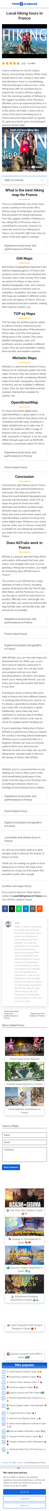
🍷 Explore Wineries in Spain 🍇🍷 (22, 1413)
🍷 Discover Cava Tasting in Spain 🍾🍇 (24, 1418)
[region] (24, 1489)
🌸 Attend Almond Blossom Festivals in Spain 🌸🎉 (26, 1425)
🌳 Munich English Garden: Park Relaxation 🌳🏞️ (27, 1407)
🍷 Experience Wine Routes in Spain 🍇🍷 (25, 1436)
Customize (24, 1499)
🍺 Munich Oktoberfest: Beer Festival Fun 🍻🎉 (26, 1399)
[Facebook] (5, 908)
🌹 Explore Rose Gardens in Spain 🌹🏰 (24, 1377)
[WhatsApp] (19, 908)
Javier (17, 923)
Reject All (24, 1506)
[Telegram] (26, 908)
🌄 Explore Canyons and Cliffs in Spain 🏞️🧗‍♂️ (26, 1393)
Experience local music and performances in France (11, 1014)
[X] (12, 908)
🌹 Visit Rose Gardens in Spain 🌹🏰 (22, 1387)
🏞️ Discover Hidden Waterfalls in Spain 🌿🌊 (26, 1431)
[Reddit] (40, 908)
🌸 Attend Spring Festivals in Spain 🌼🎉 (24, 1372)
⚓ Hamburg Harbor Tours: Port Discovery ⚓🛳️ (26, 1450)
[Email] (33, 908)
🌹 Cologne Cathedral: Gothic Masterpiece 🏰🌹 (26, 1443)
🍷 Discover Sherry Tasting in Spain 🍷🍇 (24, 1382)
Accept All (24, 1492)
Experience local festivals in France (37, 1014)
